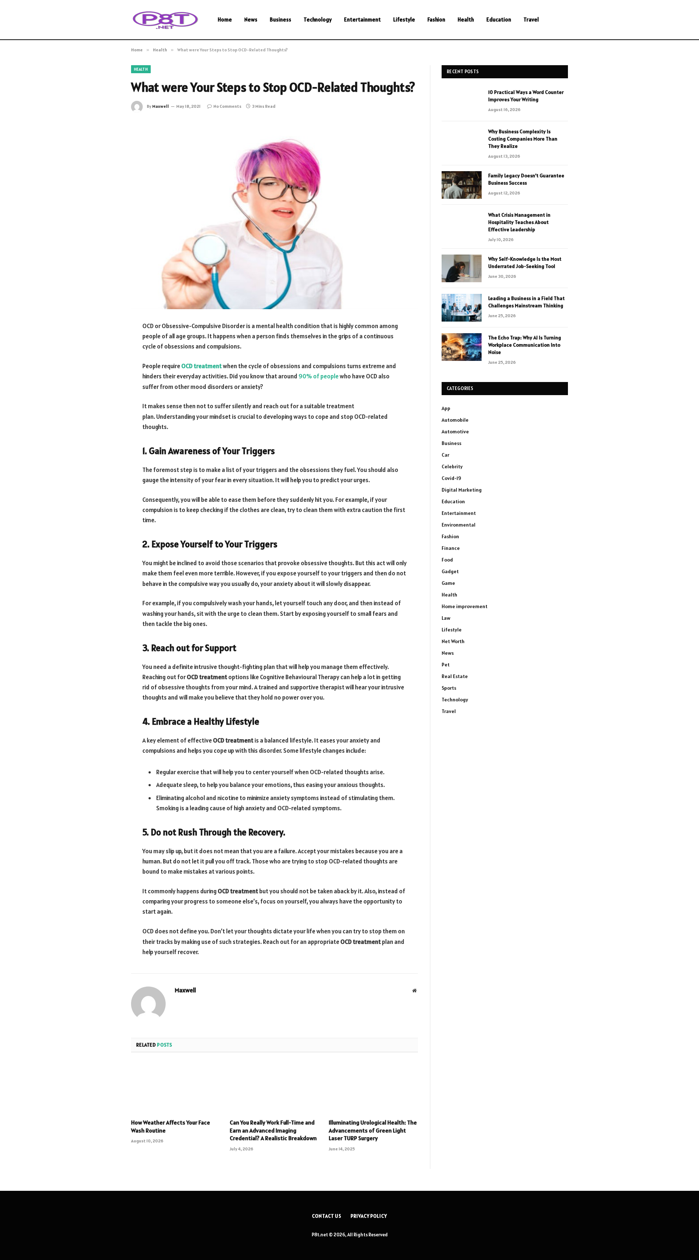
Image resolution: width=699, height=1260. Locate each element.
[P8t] (165, 20)
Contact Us (326, 1216)
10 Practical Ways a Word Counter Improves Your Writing (526, 96)
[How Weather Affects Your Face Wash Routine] (175, 1088)
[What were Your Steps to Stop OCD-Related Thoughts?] (274, 215)
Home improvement (464, 606)
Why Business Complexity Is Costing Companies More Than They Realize (522, 138)
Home (225, 19)
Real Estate (455, 676)
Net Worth (453, 641)
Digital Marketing (462, 490)
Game (448, 583)
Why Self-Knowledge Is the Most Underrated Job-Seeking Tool (524, 262)
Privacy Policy (369, 1216)
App (446, 408)
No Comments (227, 106)
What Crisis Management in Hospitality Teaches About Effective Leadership (519, 222)
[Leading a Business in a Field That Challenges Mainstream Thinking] (462, 308)
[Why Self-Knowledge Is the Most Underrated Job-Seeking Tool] (462, 268)
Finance (451, 548)
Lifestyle (404, 19)
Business (280, 19)
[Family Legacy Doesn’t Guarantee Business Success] (462, 185)
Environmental (458, 524)
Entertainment (362, 19)
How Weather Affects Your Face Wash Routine (170, 1126)
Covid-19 (451, 478)
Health (466, 19)
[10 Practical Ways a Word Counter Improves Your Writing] (462, 101)
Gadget (450, 571)
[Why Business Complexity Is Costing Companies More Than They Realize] (462, 141)
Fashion (436, 19)
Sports (449, 688)
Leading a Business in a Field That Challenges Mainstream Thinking (526, 302)
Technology (318, 19)
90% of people (319, 376)
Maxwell (160, 106)
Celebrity (452, 466)
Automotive (455, 431)
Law (446, 618)
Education (498, 19)
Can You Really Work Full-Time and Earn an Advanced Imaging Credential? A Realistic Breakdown (273, 1130)
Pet (446, 664)
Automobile (455, 420)
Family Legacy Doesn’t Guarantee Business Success (526, 179)
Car (445, 455)
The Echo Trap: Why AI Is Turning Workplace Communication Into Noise (524, 344)
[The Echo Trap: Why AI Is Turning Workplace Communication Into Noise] (462, 347)
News (250, 19)
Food (447, 559)
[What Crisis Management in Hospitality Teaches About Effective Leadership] (462, 224)
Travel (531, 19)
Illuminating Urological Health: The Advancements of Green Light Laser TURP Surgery (373, 1130)
